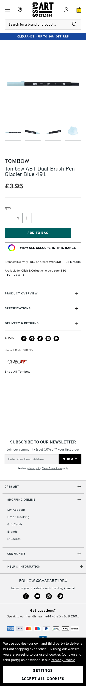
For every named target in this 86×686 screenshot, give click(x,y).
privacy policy (34, 468)
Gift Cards (14, 524)
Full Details (72, 261)
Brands (12, 531)
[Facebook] (24, 338)
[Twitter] (40, 338)
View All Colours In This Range (48, 248)
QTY (8, 208)
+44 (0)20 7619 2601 (62, 616)
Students (14, 539)
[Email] (48, 338)
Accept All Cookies (43, 678)
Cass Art (12, 486)
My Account (16, 509)
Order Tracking (18, 517)
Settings (43, 670)
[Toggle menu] (7, 9)
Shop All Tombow (18, 371)
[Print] (56, 338)
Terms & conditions (52, 468)
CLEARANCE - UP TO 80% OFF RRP (43, 36)
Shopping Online (21, 499)
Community (16, 553)
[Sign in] (66, 9)
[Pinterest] (32, 338)
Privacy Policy (63, 660)
